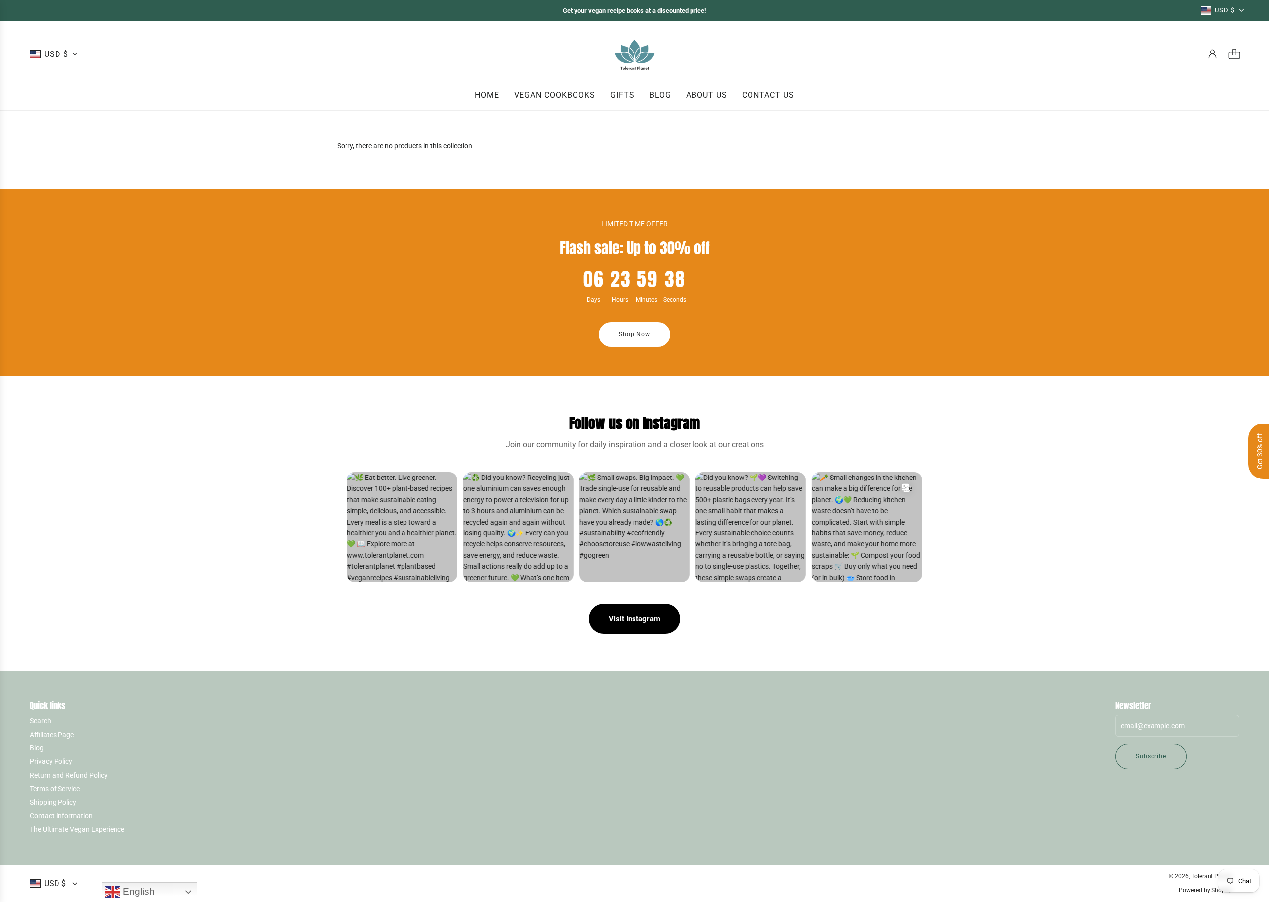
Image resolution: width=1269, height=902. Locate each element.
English (137, 891)
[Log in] (1212, 54)
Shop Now (634, 334)
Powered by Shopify (1205, 890)
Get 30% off (1260, 451)
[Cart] (1234, 54)
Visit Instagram (634, 618)
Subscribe (1151, 756)
